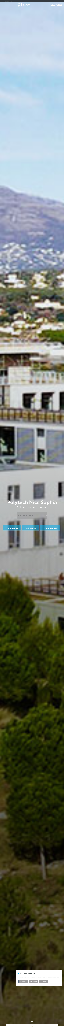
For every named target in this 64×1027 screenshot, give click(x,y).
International (50, 527)
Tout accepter (23, 981)
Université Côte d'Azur (7, 1)
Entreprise (30, 527)
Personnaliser (33, 981)
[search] (31, 515)
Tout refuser (43, 981)
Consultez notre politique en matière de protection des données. (39, 977)
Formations (12, 527)
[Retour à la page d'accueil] (25, 5)
